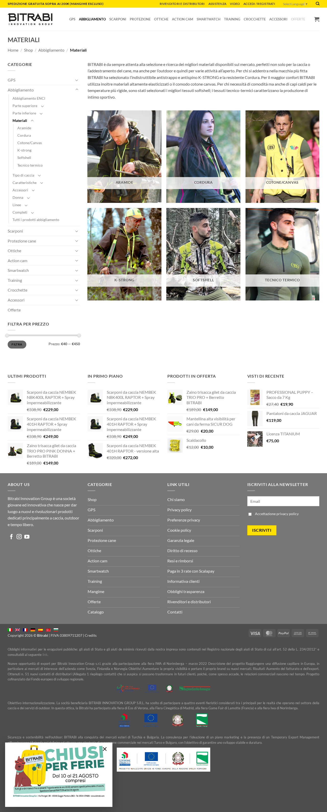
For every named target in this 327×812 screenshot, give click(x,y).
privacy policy (287, 514)
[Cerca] (317, 3)
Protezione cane (22, 240)
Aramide (24, 128)
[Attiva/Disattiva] (77, 80)
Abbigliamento (51, 50)
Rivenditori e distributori (182, 4)
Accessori (20, 190)
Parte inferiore (24, 113)
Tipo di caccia (23, 175)
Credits (91, 635)
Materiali (20, 120)
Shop (28, 50)
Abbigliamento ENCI (29, 98)
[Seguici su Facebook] (11, 537)
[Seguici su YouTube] (26, 537)
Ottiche (14, 250)
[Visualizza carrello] (316, 19)
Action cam (17, 260)
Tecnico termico (30, 165)
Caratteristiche (25, 182)
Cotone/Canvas (29, 143)
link (45, 655)
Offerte (14, 309)
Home (13, 50)
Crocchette (17, 289)
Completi (20, 212)
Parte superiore (25, 105)
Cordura (24, 135)
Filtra (16, 344)
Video (235, 4)
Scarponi (15, 230)
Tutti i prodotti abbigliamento (36, 219)
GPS (11, 79)
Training (15, 280)
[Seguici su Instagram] (19, 537)
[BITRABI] (30, 19)
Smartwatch (18, 270)
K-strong (24, 150)
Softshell (24, 157)
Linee (17, 205)
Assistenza (217, 4)
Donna (18, 197)
